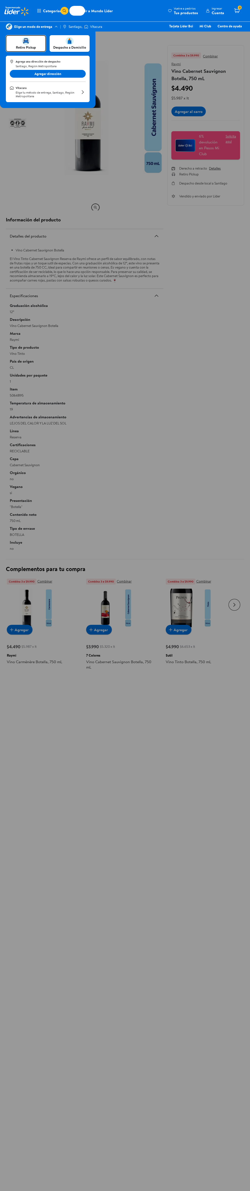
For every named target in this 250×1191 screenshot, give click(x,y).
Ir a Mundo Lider (98, 10)
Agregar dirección (47, 73)
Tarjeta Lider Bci (181, 26)
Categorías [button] (52, 10)
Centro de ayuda (230, 26)
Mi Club (205, 26)
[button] (183, 11)
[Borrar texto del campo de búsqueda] (57, 11)
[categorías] (64, 11)
